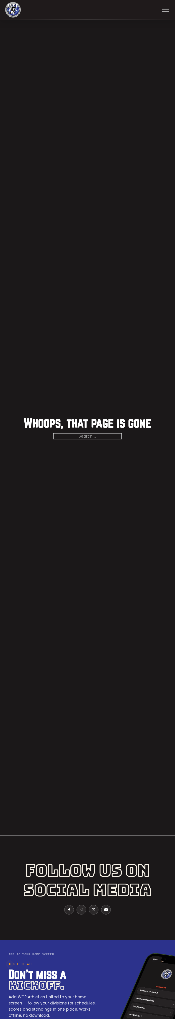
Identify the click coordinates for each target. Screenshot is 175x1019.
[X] (93, 909)
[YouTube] (106, 909)
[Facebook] (69, 909)
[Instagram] (81, 909)
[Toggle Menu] (165, 9)
